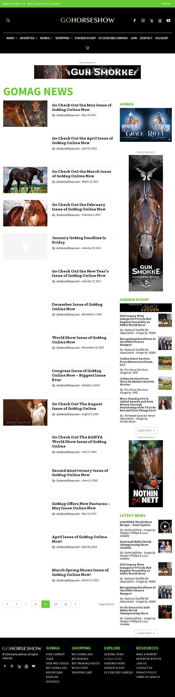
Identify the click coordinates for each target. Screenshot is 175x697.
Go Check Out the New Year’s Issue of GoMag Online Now (80, 273)
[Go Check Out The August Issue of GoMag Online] (25, 412)
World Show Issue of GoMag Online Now (79, 340)
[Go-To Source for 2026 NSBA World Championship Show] (165, 612)
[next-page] (75, 604)
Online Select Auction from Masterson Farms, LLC (136, 361)
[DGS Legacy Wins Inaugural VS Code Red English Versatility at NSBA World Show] (165, 320)
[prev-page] (7, 604)
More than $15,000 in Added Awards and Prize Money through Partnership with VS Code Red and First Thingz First (138, 404)
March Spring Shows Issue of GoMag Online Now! (80, 572)
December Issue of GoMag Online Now (77, 306)
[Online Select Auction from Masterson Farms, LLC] (165, 363)
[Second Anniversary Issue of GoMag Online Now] (25, 479)
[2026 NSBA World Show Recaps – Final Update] (165, 526)
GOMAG (127, 104)
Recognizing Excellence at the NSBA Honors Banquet (138, 341)
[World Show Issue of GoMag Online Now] (25, 346)
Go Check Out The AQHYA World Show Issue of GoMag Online (79, 442)
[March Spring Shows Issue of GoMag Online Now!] (25, 578)
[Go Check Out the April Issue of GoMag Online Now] (25, 147)
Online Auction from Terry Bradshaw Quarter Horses (137, 381)
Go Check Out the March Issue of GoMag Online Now (81, 173)
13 (35, 604)
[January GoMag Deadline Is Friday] (25, 246)
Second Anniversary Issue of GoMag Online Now (80, 472)
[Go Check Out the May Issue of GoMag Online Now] (25, 113)
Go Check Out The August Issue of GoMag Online (77, 406)
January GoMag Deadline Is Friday (79, 240)
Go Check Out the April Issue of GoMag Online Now (82, 140)
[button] (8, 20)
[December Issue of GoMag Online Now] (25, 313)
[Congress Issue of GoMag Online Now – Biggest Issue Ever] (25, 379)
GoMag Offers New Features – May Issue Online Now (81, 506)
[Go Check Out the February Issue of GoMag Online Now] (25, 213)
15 (55, 604)
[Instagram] (143, 21)
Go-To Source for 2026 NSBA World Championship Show (135, 610)
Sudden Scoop (134, 299)
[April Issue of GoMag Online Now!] (25, 545)
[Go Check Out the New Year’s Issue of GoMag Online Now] (25, 280)
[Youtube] (168, 21)
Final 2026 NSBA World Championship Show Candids (135, 544)
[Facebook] (134, 21)
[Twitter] (151, 21)
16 (65, 604)
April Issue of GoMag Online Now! (79, 539)
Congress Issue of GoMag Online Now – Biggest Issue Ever (79, 375)
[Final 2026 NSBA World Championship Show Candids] (165, 546)
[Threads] (160, 21)
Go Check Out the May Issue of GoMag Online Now (81, 107)
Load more (144, 430)
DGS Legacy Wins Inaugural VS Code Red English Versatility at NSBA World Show (135, 320)
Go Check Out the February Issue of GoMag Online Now (79, 207)
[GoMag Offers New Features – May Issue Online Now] (25, 512)
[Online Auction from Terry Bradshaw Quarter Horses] (165, 383)
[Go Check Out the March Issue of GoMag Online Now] (25, 180)
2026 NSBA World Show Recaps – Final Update (136, 523)
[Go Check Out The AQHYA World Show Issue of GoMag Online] (25, 445)
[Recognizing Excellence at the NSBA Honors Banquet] (165, 343)
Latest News (132, 515)
